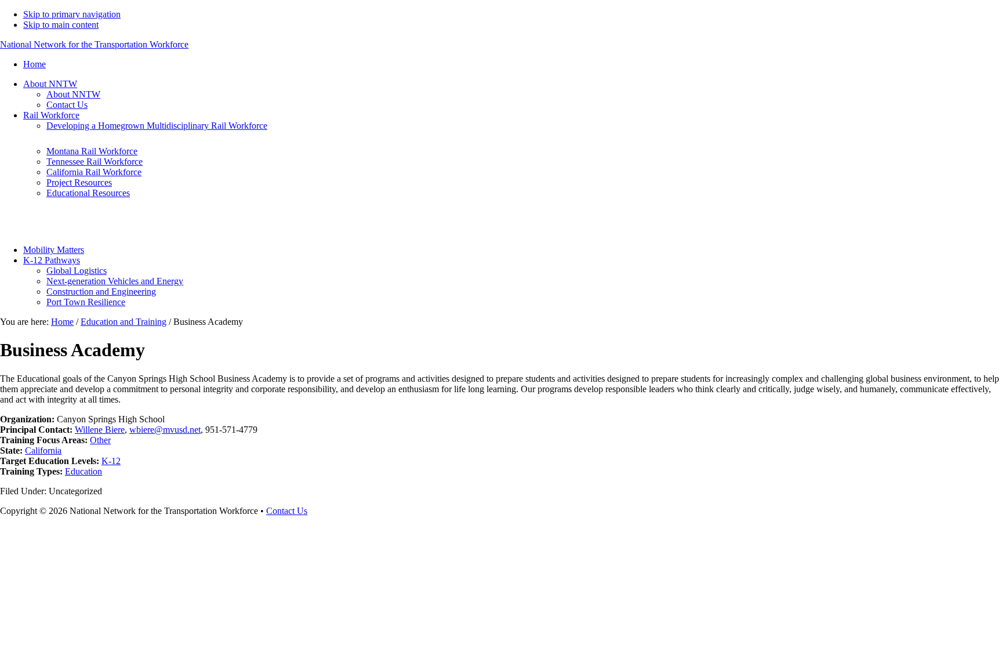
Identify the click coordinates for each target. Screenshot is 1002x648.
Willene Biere (100, 430)
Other (100, 440)
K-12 (111, 461)
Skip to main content (61, 25)
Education (83, 471)
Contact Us (286, 511)
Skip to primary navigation (72, 14)
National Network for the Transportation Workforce (94, 44)
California (43, 450)
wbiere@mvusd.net (165, 430)
